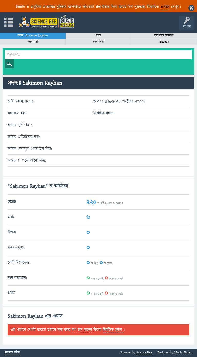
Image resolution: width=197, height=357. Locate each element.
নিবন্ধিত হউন (113, 330)
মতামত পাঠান (12, 352)
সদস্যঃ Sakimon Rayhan (33, 35)
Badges (164, 42)
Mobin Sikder (183, 352)
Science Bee (144, 352)
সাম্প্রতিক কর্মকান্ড (164, 35)
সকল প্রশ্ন (32, 42)
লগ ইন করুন (82, 330)
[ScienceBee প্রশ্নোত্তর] (46, 21)
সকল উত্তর (98, 42)
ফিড (98, 35)
